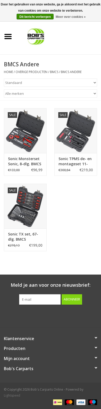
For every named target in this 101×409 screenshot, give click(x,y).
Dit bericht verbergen (35, 17)
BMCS (54, 72)
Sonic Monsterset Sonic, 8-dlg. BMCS (24, 161)
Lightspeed (12, 395)
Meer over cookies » (71, 17)
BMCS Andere (71, 72)
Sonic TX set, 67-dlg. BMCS (23, 237)
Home (8, 72)
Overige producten (31, 72)
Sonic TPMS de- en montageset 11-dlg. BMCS (75, 161)
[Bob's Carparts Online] (58, 36)
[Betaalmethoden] (57, 402)
